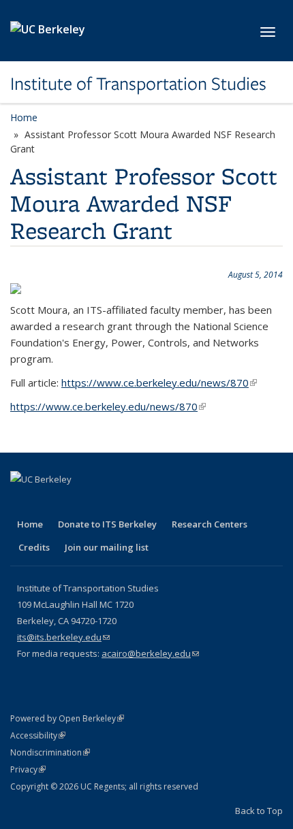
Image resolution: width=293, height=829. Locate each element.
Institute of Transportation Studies (138, 83)
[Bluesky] (155, 502)
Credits (34, 547)
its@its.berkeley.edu (63, 637)
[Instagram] (128, 502)
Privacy (28, 769)
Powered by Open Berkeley (67, 718)
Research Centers (209, 524)
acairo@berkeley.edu (150, 653)
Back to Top (259, 810)
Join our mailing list (107, 547)
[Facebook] (22, 502)
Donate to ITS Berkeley (107, 524)
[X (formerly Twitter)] (49, 502)
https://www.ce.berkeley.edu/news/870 (159, 382)
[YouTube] (102, 502)
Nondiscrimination (50, 752)
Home (23, 117)
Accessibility (37, 735)
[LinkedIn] (75, 502)
